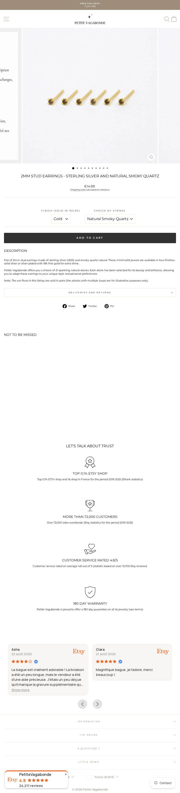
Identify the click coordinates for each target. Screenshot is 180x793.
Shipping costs (78, 189)
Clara (100, 649)
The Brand (89, 735)
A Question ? (89, 748)
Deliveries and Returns (90, 292)
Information (88, 721)
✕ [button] (66, 774)
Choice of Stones (109, 210)
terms (138, 609)
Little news (88, 762)
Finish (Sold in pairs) (60, 210)
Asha (15, 649)
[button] (20, 690)
